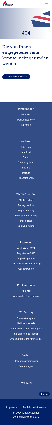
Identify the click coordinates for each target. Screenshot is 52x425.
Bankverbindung (26, 226)
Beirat (26, 157)
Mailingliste (26, 221)
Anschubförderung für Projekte (26, 339)
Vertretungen (26, 366)
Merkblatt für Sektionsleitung (26, 263)
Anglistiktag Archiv (26, 258)
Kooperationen (26, 178)
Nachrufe (26, 125)
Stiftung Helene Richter (26, 334)
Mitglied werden (26, 194)
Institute (26, 173)
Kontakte (26, 382)
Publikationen (26, 285)
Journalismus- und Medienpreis (26, 328)
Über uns (26, 147)
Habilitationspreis (26, 323)
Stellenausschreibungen (26, 361)
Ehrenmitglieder (26, 162)
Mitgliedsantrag (26, 210)
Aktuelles (26, 114)
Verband (26, 141)
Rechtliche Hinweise (34, 407)
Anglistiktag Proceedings (26, 296)
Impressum (12, 407)
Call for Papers (26, 269)
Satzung (26, 167)
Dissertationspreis (26, 318)
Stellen (26, 355)
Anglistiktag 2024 (26, 248)
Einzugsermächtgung (26, 215)
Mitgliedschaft (26, 200)
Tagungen (26, 242)
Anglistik (26, 291)
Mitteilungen (26, 108)
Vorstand (26, 152)
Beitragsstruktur (26, 205)
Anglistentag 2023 (26, 253)
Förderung (26, 312)
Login (44, 394)
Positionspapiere (26, 119)
